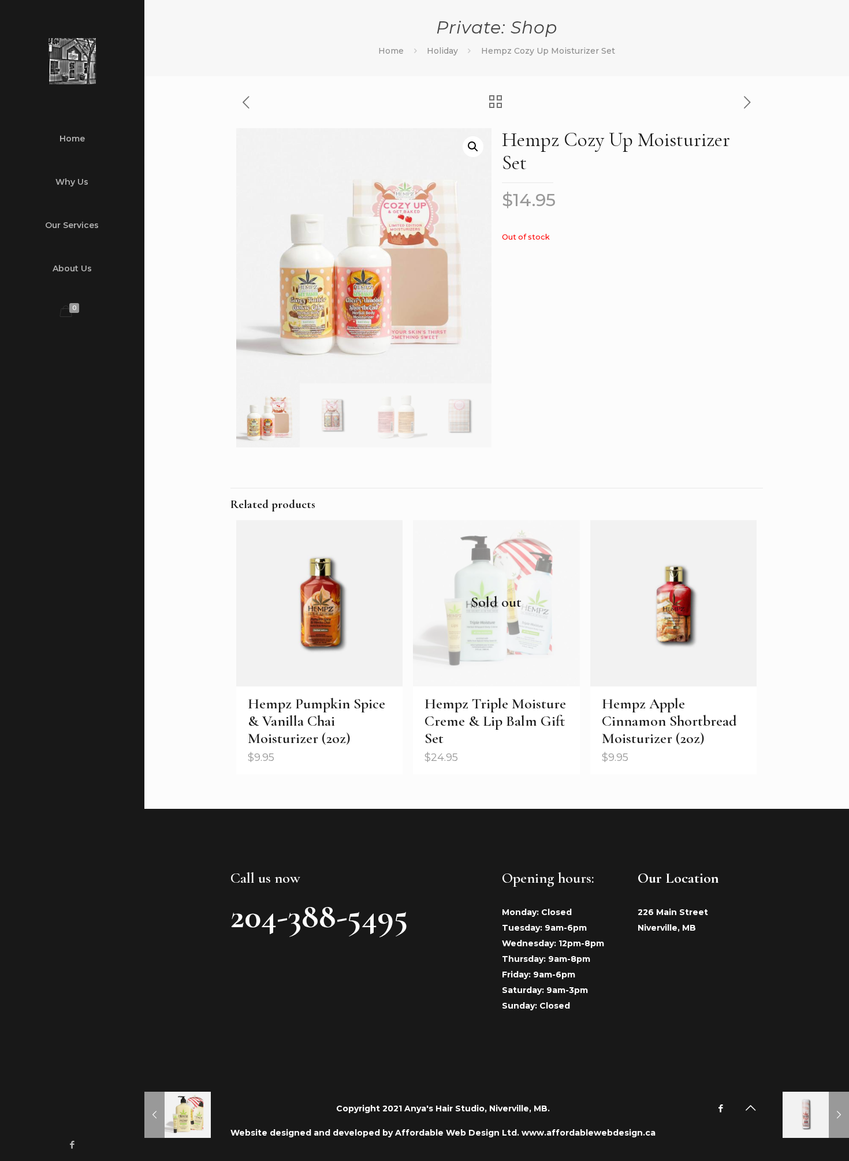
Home (72, 138)
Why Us (71, 182)
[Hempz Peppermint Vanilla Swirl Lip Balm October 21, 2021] (816, 1115)
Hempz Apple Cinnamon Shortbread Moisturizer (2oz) (669, 721)
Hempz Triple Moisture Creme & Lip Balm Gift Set (495, 721)
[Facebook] (72, 1144)
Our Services (72, 225)
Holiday (442, 51)
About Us (72, 268)
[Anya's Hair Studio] (72, 61)
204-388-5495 (319, 916)
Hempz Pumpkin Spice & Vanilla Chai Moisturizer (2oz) (316, 721)
